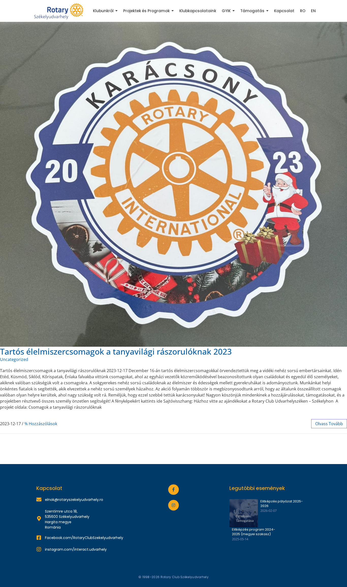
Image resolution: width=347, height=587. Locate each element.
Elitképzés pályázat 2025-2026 (281, 503)
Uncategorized (14, 359)
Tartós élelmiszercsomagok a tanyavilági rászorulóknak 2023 (116, 351)
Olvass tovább (329, 423)
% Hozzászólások (40, 423)
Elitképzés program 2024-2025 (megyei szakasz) (253, 531)
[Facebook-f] (173, 489)
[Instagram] (173, 505)
